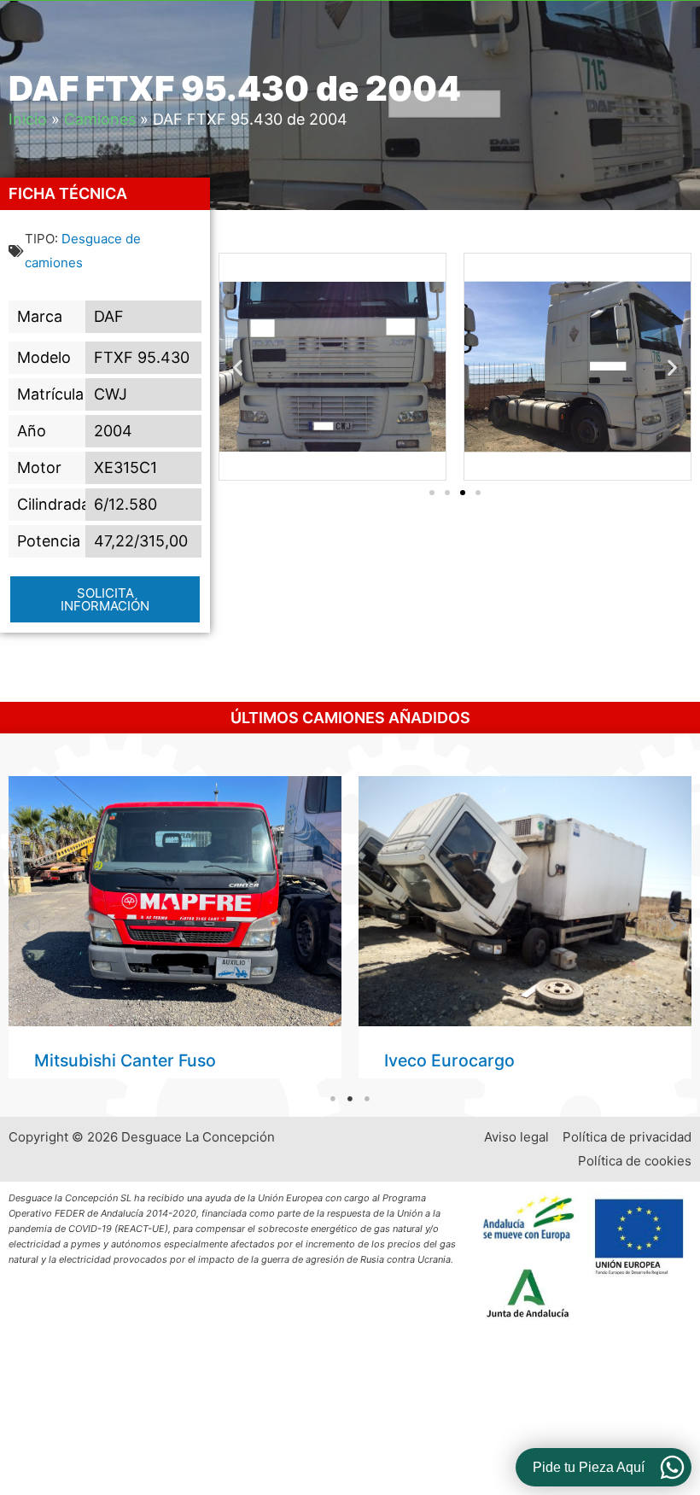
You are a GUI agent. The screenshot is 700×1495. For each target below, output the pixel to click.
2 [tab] (350, 1098)
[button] (237, 366)
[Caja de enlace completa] (175, 927)
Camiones (100, 119)
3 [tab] (367, 1098)
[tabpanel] (175, 927)
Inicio (28, 119)
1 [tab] (332, 1098)
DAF (109, 316)
